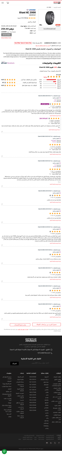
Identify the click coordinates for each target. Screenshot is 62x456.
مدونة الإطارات (57, 415)
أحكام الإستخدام (50, 435)
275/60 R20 (33, 392)
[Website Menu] (2, 3)
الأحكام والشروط (50, 437)
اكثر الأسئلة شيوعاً (7, 383)
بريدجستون (45, 382)
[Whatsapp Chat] (4, 451)
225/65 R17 (33, 387)
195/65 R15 (33, 397)
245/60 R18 (33, 405)
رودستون (46, 420)
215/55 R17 (33, 382)
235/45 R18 (33, 395)
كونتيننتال (46, 384)
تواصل (9, 416)
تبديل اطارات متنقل (56, 422)
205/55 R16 (33, 379)
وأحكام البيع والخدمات (29, 435)
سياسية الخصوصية (40, 435)
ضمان (19, 439)
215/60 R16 (33, 400)
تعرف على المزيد (21, 329)
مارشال (46, 405)
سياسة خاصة (41, 437)
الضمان (9, 389)
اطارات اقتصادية (57, 412)
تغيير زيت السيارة (20, 393)
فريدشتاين (46, 423)
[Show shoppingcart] (8, 3)
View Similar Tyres (6, 37)
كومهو (46, 402)
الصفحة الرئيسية (57, 7)
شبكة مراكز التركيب (6, 386)
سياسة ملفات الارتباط (27, 437)
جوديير (46, 397)
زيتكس (46, 428)
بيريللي (46, 415)
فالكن (47, 392)
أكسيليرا (46, 377)
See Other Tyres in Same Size (23, 43)
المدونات (9, 381)
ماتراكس (46, 407)
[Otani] (31, 10)
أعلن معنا (9, 414)
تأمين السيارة (21, 377)
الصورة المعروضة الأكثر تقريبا (49, 28)
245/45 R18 (33, 402)
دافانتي (46, 389)
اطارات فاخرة (58, 405)
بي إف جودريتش (44, 379)
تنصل (35, 437)
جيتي (47, 395)
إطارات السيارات (57, 377)
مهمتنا (9, 402)
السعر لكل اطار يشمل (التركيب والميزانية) (8, 25)
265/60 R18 (33, 377)
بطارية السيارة (20, 379)
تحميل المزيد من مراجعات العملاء (46, 324)
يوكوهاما (46, 425)
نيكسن (46, 413)
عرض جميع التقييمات (20, 325)
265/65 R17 (33, 384)
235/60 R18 (33, 410)
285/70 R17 (33, 389)
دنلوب (47, 387)
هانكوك (46, 400)
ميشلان (46, 410)
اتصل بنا (26, 329)
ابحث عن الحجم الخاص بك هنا (43, 45)
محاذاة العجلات (20, 382)
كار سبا (22, 400)
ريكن (47, 418)
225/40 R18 (33, 407)
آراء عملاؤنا (8, 391)
